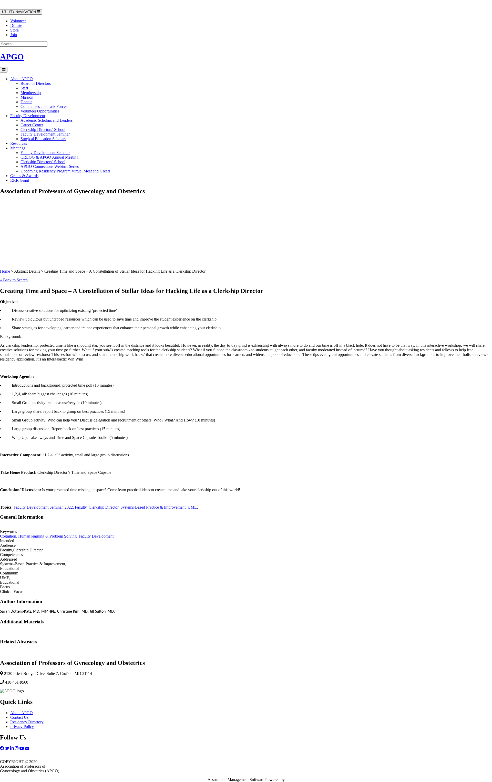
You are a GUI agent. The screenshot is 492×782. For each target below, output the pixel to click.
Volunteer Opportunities (39, 111)
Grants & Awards (24, 175)
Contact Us (19, 717)
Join (13, 35)
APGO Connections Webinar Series (49, 166)
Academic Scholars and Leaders (46, 120)
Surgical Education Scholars (43, 139)
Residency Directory (27, 722)
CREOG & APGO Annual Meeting (49, 157)
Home (5, 271)
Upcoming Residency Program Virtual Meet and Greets (65, 171)
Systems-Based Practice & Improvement (153, 507)
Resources (18, 143)
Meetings (17, 148)
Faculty (81, 507)
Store (14, 30)
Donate (16, 25)
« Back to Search (14, 280)
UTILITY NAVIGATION (19, 12)
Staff (24, 88)
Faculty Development (27, 116)
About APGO (21, 79)
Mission (26, 97)
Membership (30, 92)
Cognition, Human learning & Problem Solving (38, 536)
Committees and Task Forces (43, 106)
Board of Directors (35, 83)
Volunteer (18, 21)
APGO (12, 56)
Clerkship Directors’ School (42, 129)
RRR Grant (19, 180)
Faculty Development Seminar (45, 134)
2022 (69, 507)
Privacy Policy (22, 726)
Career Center (31, 125)
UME (192, 507)
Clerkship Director (103, 507)
